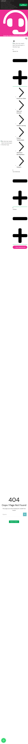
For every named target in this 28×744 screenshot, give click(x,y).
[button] (26, 39)
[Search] (25, 514)
